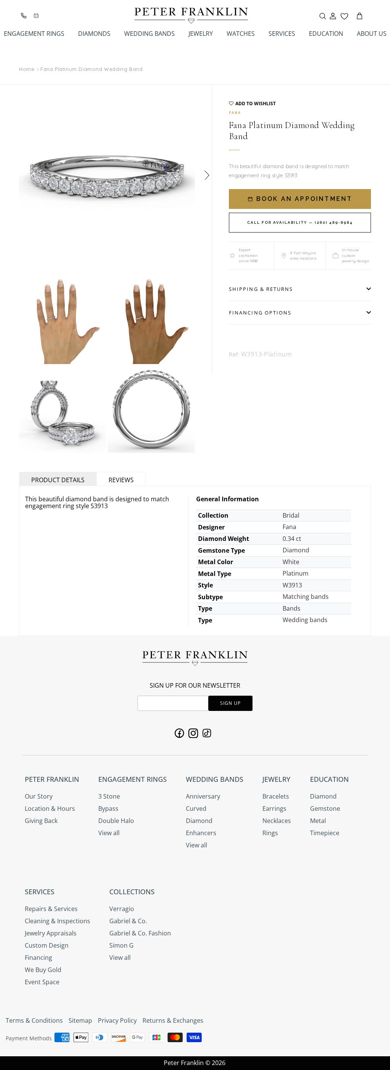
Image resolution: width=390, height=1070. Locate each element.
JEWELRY (201, 33)
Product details (58, 480)
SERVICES (282, 33)
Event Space (42, 982)
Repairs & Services (51, 909)
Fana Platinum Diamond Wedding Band (91, 69)
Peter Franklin (184, 1063)
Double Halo (116, 821)
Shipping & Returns (261, 289)
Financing (38, 957)
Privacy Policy (117, 1020)
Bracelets (275, 796)
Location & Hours (50, 808)
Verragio (121, 909)
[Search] (322, 16)
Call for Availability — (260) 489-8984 (300, 222)
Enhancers (201, 833)
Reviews (121, 480)
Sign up (230, 703)
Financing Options (260, 312)
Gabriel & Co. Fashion (140, 933)
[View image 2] (62, 320)
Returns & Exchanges (172, 1020)
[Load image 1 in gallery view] (107, 173)
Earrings (274, 808)
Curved (196, 808)
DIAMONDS (94, 33)
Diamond (199, 821)
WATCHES (241, 33)
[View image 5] (151, 409)
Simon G (121, 945)
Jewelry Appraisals (51, 933)
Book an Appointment (303, 198)
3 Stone (109, 796)
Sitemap (80, 1020)
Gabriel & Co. (128, 921)
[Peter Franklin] (191, 16)
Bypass (108, 808)
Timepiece (324, 833)
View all (109, 833)
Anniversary (203, 796)
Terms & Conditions (34, 1020)
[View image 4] (62, 409)
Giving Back (41, 821)
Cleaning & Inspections (57, 921)
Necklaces (276, 821)
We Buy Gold (43, 970)
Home (26, 69)
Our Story (39, 796)
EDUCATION (326, 33)
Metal (318, 821)
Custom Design (47, 945)
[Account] (333, 16)
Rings (270, 833)
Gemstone (325, 808)
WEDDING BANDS (149, 33)
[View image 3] (151, 320)
